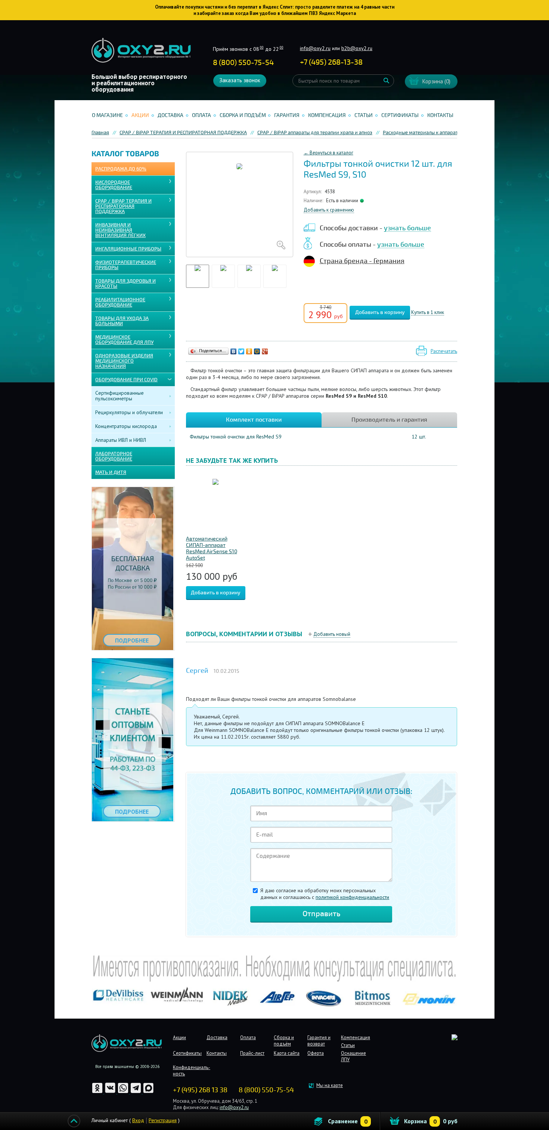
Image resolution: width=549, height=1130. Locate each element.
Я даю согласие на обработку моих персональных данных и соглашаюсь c (324, 893)
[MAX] (148, 1092)
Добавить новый (331, 634)
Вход (138, 1120)
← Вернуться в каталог (328, 153)
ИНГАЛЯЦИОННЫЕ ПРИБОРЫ (128, 249)
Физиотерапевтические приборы (125, 265)
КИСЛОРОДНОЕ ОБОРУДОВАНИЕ (113, 185)
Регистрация (163, 1120)
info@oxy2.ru (315, 48)
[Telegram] (136, 1092)
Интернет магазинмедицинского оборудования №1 (141, 50)
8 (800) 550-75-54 (243, 62)
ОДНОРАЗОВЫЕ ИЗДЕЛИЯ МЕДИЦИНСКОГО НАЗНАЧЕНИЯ (124, 361)
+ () (331, 62)
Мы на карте (329, 1085)
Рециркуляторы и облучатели (129, 412)
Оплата (201, 115)
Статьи (363, 115)
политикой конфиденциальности (352, 897)
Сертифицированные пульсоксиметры (119, 396)
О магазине (107, 115)
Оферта (315, 1053)
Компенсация (327, 115)
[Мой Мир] (257, 351)
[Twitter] (241, 351)
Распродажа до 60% (120, 169)
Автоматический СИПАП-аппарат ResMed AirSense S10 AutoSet (211, 548)
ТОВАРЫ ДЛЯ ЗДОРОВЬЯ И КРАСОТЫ (125, 283)
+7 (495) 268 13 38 (200, 1090)
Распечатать (444, 351)
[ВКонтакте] (234, 351)
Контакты (440, 115)
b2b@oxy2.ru (356, 48)
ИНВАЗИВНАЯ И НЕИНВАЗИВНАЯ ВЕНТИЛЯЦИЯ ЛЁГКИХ (120, 230)
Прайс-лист (252, 1053)
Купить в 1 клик (427, 312)
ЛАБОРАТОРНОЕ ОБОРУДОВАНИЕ (113, 456)
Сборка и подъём (243, 115)
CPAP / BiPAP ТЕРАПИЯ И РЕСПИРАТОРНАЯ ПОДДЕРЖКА (123, 206)
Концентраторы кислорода (126, 426)
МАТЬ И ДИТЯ (110, 472)
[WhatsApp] (123, 1092)
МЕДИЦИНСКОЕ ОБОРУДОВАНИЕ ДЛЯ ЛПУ (124, 339)
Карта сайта (287, 1053)
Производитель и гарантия (389, 420)
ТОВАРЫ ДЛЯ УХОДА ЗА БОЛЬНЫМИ (122, 321)
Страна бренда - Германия (362, 261)
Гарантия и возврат (319, 1040)
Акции (140, 115)
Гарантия (287, 115)
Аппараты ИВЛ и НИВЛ (120, 440)
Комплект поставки (254, 420)
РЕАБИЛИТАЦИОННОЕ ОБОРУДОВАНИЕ (120, 302)
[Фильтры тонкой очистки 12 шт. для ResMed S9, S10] (239, 204)
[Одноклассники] (249, 351)
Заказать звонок (239, 80)
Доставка (170, 115)
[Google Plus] (265, 351)
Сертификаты (400, 115)
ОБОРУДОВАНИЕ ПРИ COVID (126, 380)
